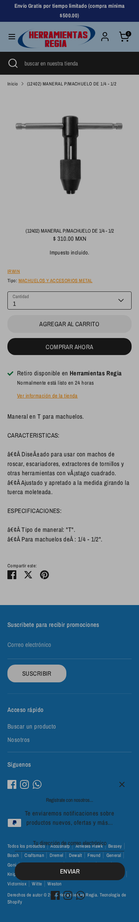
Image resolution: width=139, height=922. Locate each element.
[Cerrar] (122, 784)
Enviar (70, 871)
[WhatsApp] (80, 895)
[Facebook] (55, 895)
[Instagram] (67, 895)
